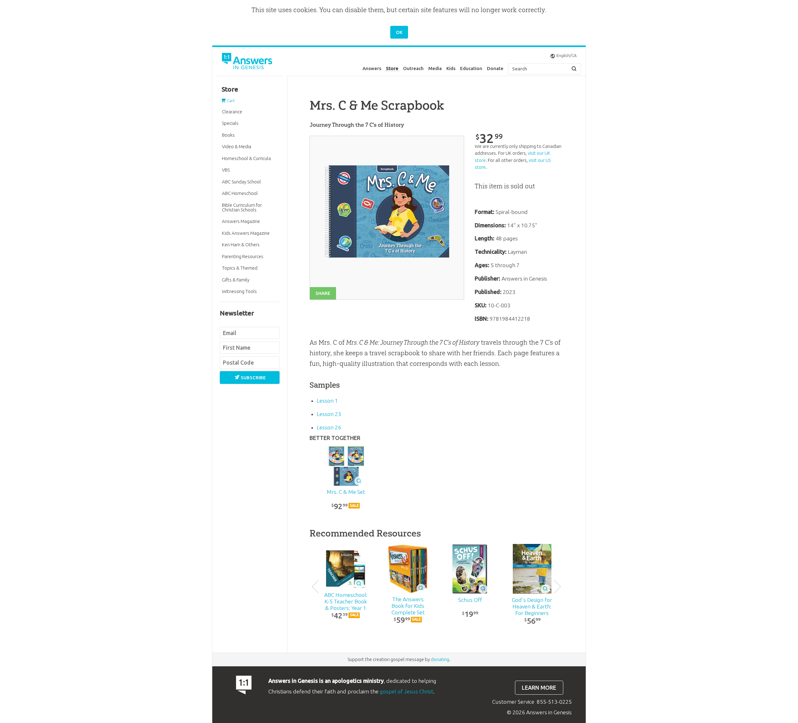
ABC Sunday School (241, 181)
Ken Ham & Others (241, 244)
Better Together (335, 438)
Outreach (413, 68)
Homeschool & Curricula (246, 158)
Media (435, 68)
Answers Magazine (241, 221)
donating (440, 659)
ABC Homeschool (240, 193)
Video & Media (236, 146)
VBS (226, 169)
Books (228, 135)
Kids (450, 68)
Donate (495, 68)
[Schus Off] (470, 569)
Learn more (539, 688)
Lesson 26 (329, 427)
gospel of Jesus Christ (406, 691)
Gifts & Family (235, 279)
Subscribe (253, 377)
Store (392, 68)
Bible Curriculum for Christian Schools (242, 207)
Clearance (232, 111)
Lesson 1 (327, 401)
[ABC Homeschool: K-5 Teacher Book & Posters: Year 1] (346, 569)
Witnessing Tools (239, 291)
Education (471, 68)
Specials (230, 123)
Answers (372, 68)
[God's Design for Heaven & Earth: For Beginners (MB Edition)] (532, 569)
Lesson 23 (329, 414)
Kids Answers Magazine (246, 233)
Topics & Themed (239, 268)
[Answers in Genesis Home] (248, 62)
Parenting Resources (242, 256)
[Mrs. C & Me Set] (346, 466)
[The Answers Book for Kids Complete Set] (408, 569)
